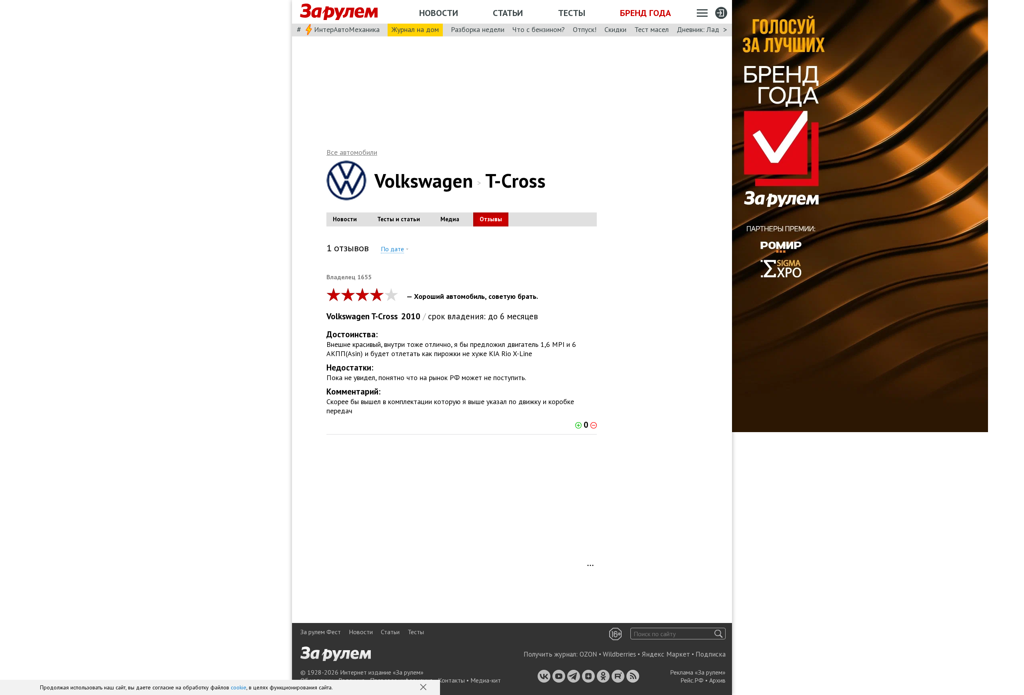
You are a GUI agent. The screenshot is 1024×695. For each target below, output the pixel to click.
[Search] (718, 633)
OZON (588, 654)
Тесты (571, 12)
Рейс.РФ (692, 680)
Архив (717, 680)
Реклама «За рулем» (698, 672)
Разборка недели (477, 29)
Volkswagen (423, 180)
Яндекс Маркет (666, 654)
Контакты (451, 680)
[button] (424, 688)
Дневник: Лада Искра (710, 29)
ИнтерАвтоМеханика (347, 29)
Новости (438, 12)
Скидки (615, 29)
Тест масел (651, 29)
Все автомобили (351, 152)
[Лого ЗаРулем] (339, 12)
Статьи (508, 12)
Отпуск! (584, 29)
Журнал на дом (415, 29)
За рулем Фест (320, 632)
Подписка (711, 654)
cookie (238, 687)
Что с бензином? (538, 29)
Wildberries (619, 654)
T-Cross (384, 316)
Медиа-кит (485, 680)
